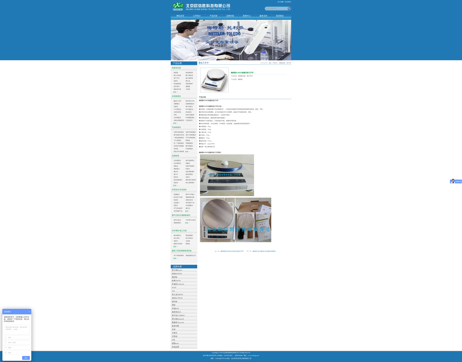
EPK (173, 340)
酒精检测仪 (177, 223)
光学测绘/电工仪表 (179, 231)
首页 (270, 63)
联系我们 (280, 16)
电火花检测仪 (190, 182)
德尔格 (174, 301)
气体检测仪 (176, 127)
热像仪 (188, 163)
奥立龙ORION (177, 295)
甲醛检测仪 (189, 143)
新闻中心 (247, 16)
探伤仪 (176, 177)
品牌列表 (230, 16)
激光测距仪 (177, 235)
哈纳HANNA (176, 274)
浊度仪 (176, 106)
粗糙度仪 (177, 169)
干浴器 (188, 89)
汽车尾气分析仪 (191, 220)
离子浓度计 (189, 106)
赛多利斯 (175, 326)
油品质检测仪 (190, 171)
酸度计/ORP (177, 101)
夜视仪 (188, 244)
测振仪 (176, 166)
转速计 (188, 169)
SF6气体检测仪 (190, 138)
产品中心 (275, 63)
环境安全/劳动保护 (179, 190)
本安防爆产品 (178, 211)
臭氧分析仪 (189, 200)
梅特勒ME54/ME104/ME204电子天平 (232, 251)
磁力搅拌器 (189, 78)
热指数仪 (177, 194)
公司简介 (197, 16)
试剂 (175, 115)
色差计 (176, 241)
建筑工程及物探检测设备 (181, 251)
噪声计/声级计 (190, 194)
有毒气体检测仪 (191, 132)
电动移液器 (177, 84)
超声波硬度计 (178, 180)
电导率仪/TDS (190, 101)
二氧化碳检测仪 (179, 138)
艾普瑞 (174, 336)
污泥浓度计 (189, 120)
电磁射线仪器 (190, 197)
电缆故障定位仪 (191, 255)
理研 (173, 305)
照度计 (176, 205)
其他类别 (188, 112)
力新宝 (174, 333)
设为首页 (288, 2)
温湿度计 (177, 203)
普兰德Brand (176, 270)
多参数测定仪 (190, 104)
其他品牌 (175, 347)
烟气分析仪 (177, 220)
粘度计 (176, 81)
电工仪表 (177, 238)
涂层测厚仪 (177, 160)
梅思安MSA (176, 312)
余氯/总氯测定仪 (179, 120)
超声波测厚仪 (190, 160)
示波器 (188, 241)
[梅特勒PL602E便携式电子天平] (214, 80)
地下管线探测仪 (179, 255)
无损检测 (175, 156)
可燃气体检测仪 (179, 132)
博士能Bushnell (177, 319)
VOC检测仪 (177, 140)
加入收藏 (280, 2)
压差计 (188, 177)
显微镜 (188, 86)
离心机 (188, 81)
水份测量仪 (177, 117)
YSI (173, 291)
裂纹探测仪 (189, 174)
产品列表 (213, 16)
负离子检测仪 (190, 166)
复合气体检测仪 (191, 135)
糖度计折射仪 (178, 244)
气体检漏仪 (189, 149)
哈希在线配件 (190, 115)
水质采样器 (177, 112)
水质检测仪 (176, 96)
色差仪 (176, 182)
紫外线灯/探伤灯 (191, 180)
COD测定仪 (177, 109)
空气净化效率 (178, 208)
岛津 (173, 329)
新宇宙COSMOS (178, 315)
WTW (173, 288)
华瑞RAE (175, 308)
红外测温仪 (177, 163)
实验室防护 (189, 84)
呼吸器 (188, 140)
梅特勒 (174, 277)
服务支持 (263, 16)
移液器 (176, 72)
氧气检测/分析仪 (179, 135)
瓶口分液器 (177, 75)
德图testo (175, 343)
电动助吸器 (189, 72)
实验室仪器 (176, 68)
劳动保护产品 (190, 203)
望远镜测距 (189, 235)
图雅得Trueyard (177, 322)
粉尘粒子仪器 (178, 197)
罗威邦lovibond (177, 284)
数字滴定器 (189, 75)
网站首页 (180, 16)
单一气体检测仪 (179, 143)
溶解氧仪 (177, 104)
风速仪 (176, 200)
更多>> (175, 92)
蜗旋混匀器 (177, 89)
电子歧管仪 (189, 238)
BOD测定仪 (189, 109)
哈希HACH (176, 281)
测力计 (176, 174)
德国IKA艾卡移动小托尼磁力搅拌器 (264, 251)
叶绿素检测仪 (190, 117)
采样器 (176, 149)
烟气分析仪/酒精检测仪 (180, 215)
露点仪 (188, 208)
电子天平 (177, 78)
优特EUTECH (177, 298)
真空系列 (177, 86)
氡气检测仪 (189, 146)
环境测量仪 (189, 205)
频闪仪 (176, 171)
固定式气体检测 (179, 151)
